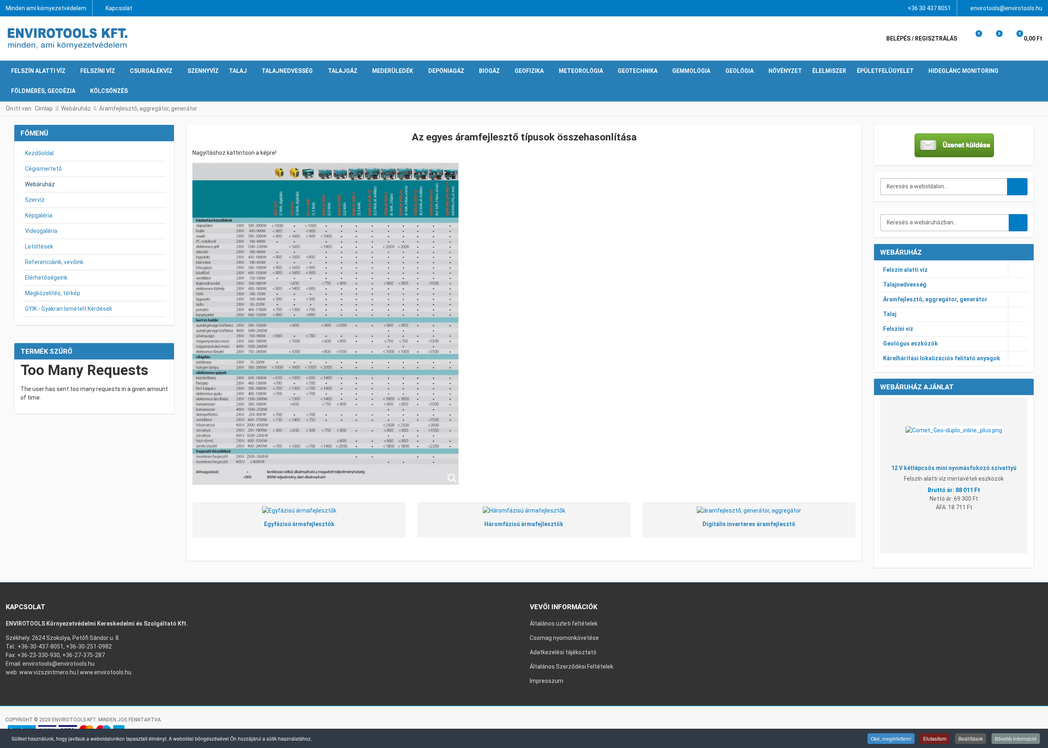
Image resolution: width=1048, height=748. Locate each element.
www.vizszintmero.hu (47, 672)
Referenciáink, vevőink (54, 262)
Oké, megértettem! (891, 738)
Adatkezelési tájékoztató (563, 652)
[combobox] (944, 186)
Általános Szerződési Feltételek (571, 666)
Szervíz (35, 200)
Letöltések (39, 246)
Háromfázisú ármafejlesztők (523, 524)
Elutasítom (934, 738)
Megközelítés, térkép (52, 293)
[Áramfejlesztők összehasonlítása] (325, 324)
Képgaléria (38, 215)
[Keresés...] (1018, 222)
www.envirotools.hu (105, 672)
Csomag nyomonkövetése (564, 638)
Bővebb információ (1016, 738)
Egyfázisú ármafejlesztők (299, 524)
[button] (973, 38)
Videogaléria (41, 231)
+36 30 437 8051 (929, 8)
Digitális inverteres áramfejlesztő (748, 524)
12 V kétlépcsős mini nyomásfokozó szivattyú (953, 468)
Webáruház (40, 184)
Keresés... (1017, 186)
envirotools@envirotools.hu (1006, 8)
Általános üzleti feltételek (564, 623)
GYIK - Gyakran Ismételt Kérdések (68, 308)
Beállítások (970, 738)
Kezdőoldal (39, 153)
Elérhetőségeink (46, 277)
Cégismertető (43, 168)
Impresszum (546, 681)
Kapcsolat (119, 8)
